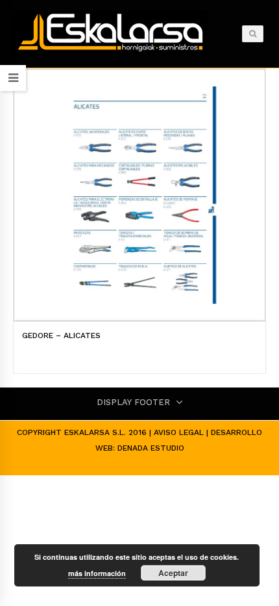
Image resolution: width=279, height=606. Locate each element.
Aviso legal (179, 432)
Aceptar (173, 573)
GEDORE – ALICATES (61, 335)
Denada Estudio (150, 448)
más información (97, 573)
